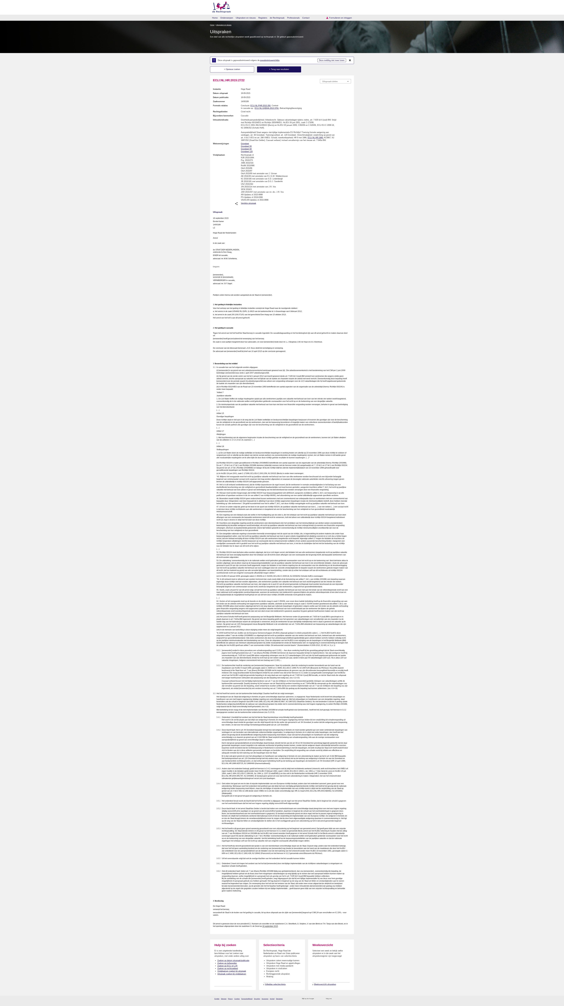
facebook (338, 998)
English (216, 999)
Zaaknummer (219, 101)
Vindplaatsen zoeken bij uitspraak (231, 971)
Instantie (217, 89)
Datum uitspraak (220, 93)
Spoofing (257, 999)
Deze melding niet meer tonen (331, 60)
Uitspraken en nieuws (246, 18)
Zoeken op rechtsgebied (227, 968)
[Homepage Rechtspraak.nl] (220, 7)
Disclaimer (279, 999)
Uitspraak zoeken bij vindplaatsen (231, 974)
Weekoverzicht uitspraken (325, 984)
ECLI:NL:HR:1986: (315, 137)
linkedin (345, 998)
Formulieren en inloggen (340, 18)
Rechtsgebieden (220, 111)
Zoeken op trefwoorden (227, 963)
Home (215, 18)
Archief (272, 999)
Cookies (237, 999)
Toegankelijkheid (246, 999)
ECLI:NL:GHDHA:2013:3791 (267, 108)
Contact (305, 18)
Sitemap (223, 999)
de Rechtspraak (277, 18)
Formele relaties (220, 105)
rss (316, 998)
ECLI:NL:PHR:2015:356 (260, 105)
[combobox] (335, 81)
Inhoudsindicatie (220, 120)
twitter (334, 998)
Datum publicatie (220, 97)
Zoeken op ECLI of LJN (227, 966)
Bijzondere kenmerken (223, 116)
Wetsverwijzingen (221, 144)
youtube (349, 998)
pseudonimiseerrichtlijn (270, 60)
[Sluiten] (350, 60)
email (320, 998)
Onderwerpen (226, 18)
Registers (262, 18)
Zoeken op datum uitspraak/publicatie (233, 960)
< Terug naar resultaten (279, 69)
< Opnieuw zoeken (232, 69)
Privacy (230, 999)
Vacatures (265, 999)
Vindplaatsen (219, 155)
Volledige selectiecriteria (275, 984)
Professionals (293, 18)
